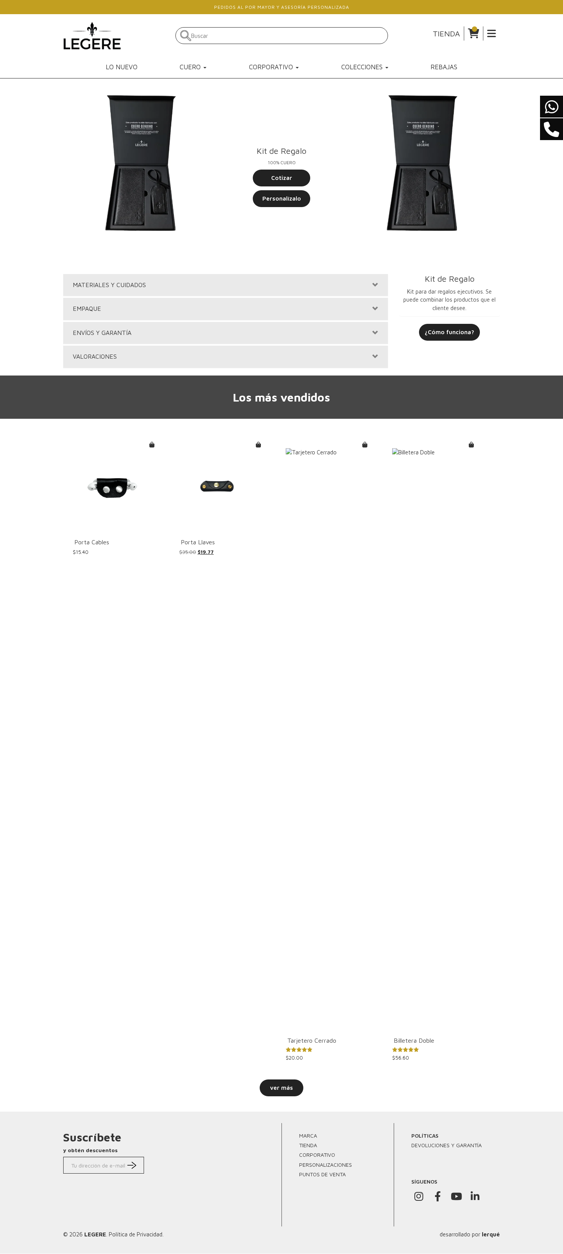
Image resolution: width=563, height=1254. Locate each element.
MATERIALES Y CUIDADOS (109, 285)
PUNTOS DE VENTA (322, 1174)
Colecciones (363, 67)
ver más (281, 1087)
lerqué (491, 1234)
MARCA (308, 1135)
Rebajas (443, 67)
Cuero (191, 67)
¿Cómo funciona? (449, 332)
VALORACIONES (95, 356)
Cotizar (281, 178)
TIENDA (446, 33)
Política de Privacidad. (136, 1234)
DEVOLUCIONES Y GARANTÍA (446, 1145)
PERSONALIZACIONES (325, 1164)
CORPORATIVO (317, 1154)
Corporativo (272, 67)
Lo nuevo (121, 67)
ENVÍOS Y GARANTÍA (102, 333)
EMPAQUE (87, 308)
